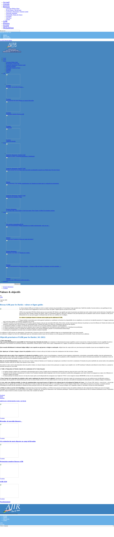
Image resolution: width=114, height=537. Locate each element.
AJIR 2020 (9, 127)
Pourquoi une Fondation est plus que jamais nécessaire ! (20, 239)
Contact (5, 520)
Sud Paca (8, 18)
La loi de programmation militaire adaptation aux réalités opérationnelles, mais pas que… (28, 225)
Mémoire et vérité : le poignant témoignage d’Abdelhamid (20, 156)
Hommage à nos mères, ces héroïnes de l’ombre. (18, 252)
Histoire (6, 23)
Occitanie (9, 16)
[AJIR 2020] (13, 125)
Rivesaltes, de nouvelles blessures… (15, 87)
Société (6, 25)
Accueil (6, 2)
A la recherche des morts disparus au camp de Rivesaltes (20, 100)
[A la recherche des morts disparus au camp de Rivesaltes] (13, 97)
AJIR (5, 21)
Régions (6, 7)
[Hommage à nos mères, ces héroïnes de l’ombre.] (13, 250)
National (8, 237)
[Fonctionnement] (9, 497)
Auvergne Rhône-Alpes (12, 8)
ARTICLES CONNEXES (7, 401)
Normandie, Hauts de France (14, 15)
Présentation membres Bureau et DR (15, 114)
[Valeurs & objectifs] (13, 138)
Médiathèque (8, 28)
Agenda (6, 4)
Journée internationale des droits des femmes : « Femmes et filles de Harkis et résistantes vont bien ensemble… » (33, 266)
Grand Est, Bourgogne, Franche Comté (17, 11)
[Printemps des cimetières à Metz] (13, 194)
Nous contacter (6, 37)
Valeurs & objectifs (11, 141)
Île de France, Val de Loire (13, 10)
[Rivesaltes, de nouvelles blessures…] (13, 84)
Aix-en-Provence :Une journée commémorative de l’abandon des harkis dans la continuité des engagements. (32, 183)
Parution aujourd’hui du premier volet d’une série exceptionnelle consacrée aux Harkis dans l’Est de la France (33, 170)
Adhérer (5, 35)
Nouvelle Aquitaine (11, 13)
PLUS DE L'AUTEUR (20, 401)
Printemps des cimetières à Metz (14, 197)
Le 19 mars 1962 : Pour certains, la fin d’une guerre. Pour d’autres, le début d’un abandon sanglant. (30, 210)
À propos (8, 85)
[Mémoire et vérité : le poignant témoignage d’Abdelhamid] (13, 153)
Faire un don (6, 36)
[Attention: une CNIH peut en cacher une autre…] (13, 277)
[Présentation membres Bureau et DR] (13, 111)
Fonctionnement (5, 502)
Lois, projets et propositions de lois (14, 224)
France (8, 19)
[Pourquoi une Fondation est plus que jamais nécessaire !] (13, 236)
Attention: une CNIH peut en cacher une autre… (18, 280)
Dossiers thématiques (11, 209)
